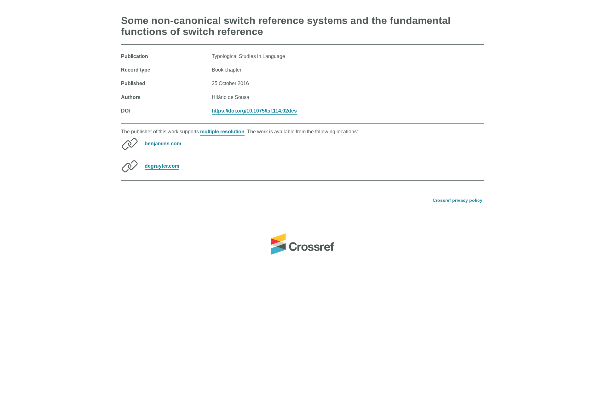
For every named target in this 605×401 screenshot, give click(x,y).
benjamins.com (163, 143)
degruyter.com (162, 165)
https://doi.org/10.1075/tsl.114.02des (254, 110)
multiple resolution (222, 131)
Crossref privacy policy (457, 200)
